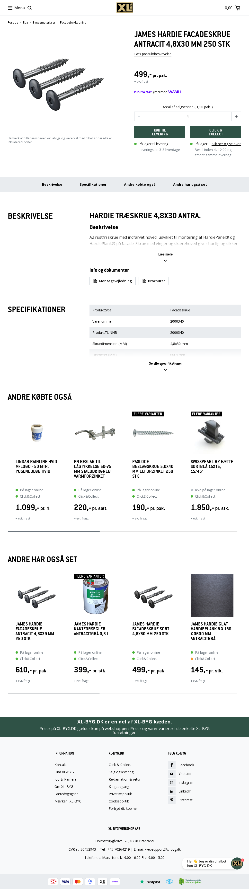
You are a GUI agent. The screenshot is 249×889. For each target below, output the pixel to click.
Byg (25, 23)
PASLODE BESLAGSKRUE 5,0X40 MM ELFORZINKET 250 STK (152, 469)
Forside (13, 23)
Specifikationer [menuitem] (93, 184)
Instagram (186, 782)
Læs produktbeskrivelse (152, 54)
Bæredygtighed (66, 794)
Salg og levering (121, 772)
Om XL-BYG (63, 786)
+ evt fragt (141, 81)
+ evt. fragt (23, 518)
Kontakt (60, 764)
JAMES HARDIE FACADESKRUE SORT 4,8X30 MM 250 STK (150, 629)
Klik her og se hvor (226, 143)
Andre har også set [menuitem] (190, 184)
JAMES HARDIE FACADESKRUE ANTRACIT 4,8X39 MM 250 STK (35, 631)
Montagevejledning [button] (115, 281)
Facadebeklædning (73, 23)
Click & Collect (120, 764)
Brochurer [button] (156, 281)
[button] (61, 78)
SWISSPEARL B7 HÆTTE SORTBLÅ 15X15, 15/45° (212, 466)
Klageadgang (119, 786)
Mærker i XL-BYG (67, 801)
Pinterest (185, 800)
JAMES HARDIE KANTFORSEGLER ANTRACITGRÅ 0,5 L (91, 629)
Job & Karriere (65, 779)
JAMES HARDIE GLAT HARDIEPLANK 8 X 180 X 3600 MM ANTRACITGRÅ (211, 631)
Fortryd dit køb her (123, 808)
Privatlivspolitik (120, 794)
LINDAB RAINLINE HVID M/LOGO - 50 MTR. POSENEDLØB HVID (36, 466)
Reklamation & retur (125, 779)
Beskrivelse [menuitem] (52, 184)
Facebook (186, 765)
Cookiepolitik (119, 801)
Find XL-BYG (64, 772)
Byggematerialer (44, 23)
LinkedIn (185, 791)
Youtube (185, 773)
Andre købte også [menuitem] (140, 184)
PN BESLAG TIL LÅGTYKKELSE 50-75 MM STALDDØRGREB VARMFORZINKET (92, 469)
